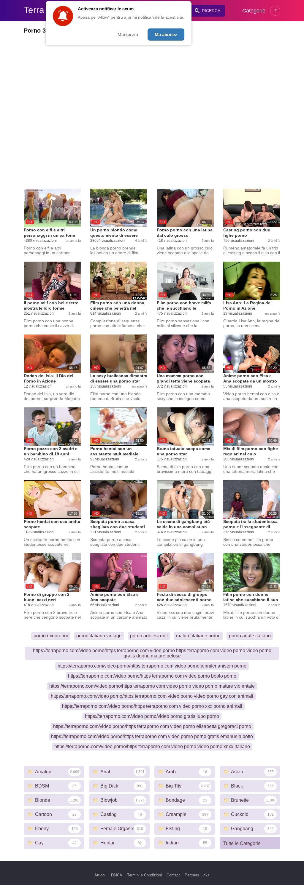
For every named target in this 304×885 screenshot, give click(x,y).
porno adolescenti (149, 635)
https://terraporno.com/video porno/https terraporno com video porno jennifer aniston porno (152, 665)
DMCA (116, 875)
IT (275, 10)
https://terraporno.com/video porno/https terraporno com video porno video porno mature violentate (152, 686)
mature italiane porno (198, 635)
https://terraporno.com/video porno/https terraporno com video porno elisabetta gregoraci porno (152, 726)
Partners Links (197, 875)
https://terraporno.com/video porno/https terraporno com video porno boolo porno (152, 675)
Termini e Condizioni (144, 875)
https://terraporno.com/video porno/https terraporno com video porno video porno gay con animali (152, 696)
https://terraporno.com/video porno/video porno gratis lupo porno (152, 716)
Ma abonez (166, 34)
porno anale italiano (250, 635)
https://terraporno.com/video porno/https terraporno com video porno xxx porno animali (152, 706)
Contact (173, 875)
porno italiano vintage (99, 635)
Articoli (100, 875)
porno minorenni (51, 635)
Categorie (253, 11)
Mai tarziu (128, 34)
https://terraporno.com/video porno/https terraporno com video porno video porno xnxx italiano (152, 746)
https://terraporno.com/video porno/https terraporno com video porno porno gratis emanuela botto (152, 736)
